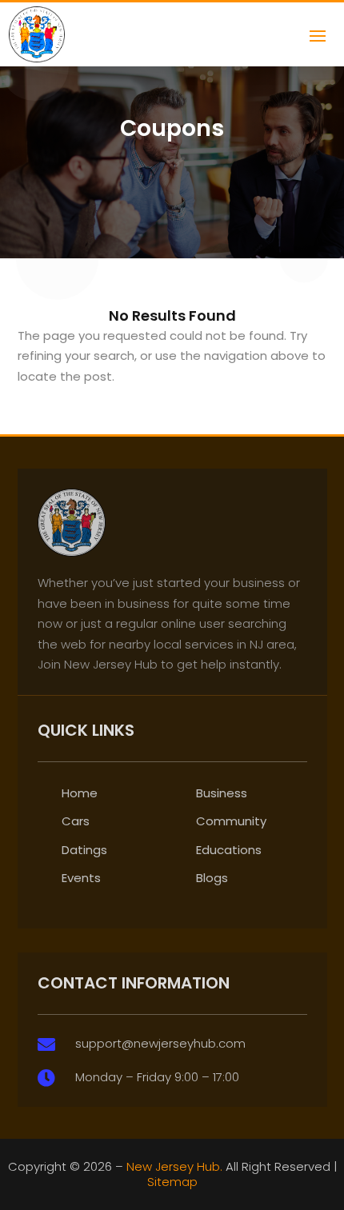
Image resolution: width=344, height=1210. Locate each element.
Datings (84, 849)
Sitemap (172, 1181)
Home (80, 793)
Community (231, 821)
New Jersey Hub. (174, 1166)
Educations (229, 849)
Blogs (212, 877)
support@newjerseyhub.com (160, 1043)
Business (221, 793)
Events (81, 877)
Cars (76, 821)
